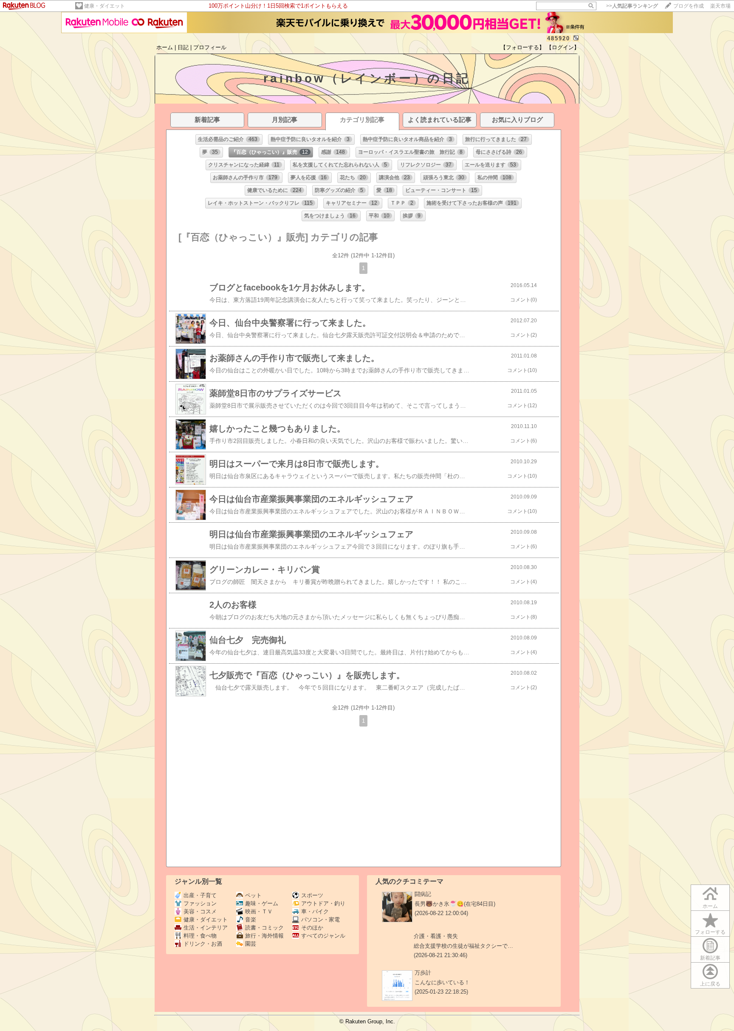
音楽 (250, 919)
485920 (558, 38)
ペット (253, 895)
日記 (183, 47)
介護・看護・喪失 (436, 936)
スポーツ (312, 895)
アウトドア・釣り (323, 903)
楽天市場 (720, 6)
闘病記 (423, 894)
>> (632, 6)
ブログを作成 (688, 6)
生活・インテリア (206, 927)
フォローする (710, 932)
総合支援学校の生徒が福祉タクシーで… (463, 946)
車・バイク (315, 911)
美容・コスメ (200, 911)
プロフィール (209, 47)
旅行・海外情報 (264, 935)
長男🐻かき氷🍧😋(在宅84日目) (455, 904)
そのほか (312, 927)
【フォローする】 (522, 47)
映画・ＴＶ (259, 911)
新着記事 (710, 958)
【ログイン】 (562, 47)
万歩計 (423, 972)
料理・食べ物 (200, 935)
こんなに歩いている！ (442, 982)
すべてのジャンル (323, 935)
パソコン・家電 (320, 919)
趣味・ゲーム (261, 903)
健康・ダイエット (104, 6)
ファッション (200, 903)
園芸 (250, 944)
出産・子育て (200, 895)
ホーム (164, 47)
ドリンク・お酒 (203, 944)
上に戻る (710, 984)
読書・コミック (264, 927)
